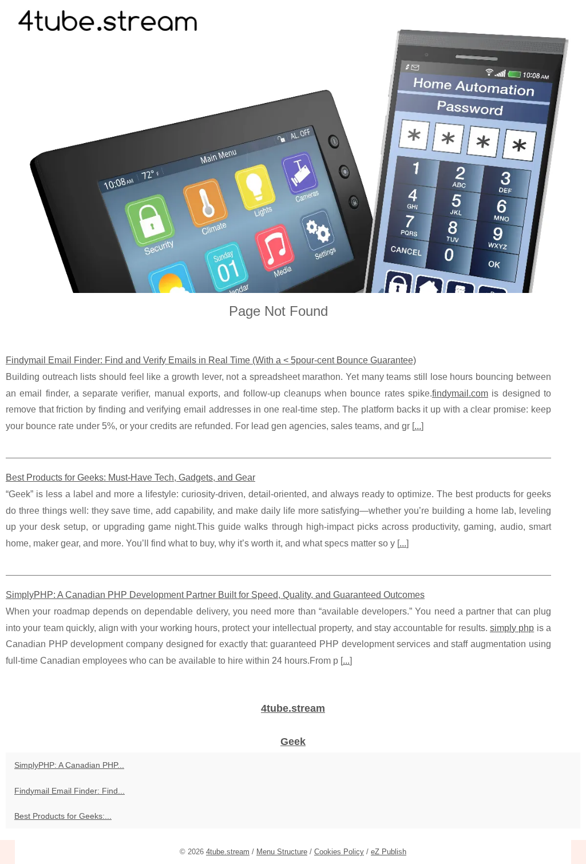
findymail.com (460, 393)
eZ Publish (388, 851)
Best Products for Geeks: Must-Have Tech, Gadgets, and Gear (130, 477)
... (417, 426)
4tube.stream (228, 851)
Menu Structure (281, 851)
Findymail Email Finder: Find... (69, 790)
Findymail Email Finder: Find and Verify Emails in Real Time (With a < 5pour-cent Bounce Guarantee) (211, 360)
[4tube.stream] (293, 146)
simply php (512, 628)
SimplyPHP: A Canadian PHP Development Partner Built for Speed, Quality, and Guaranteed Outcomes (215, 595)
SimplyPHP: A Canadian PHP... (69, 765)
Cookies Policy (339, 851)
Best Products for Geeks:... (63, 816)
